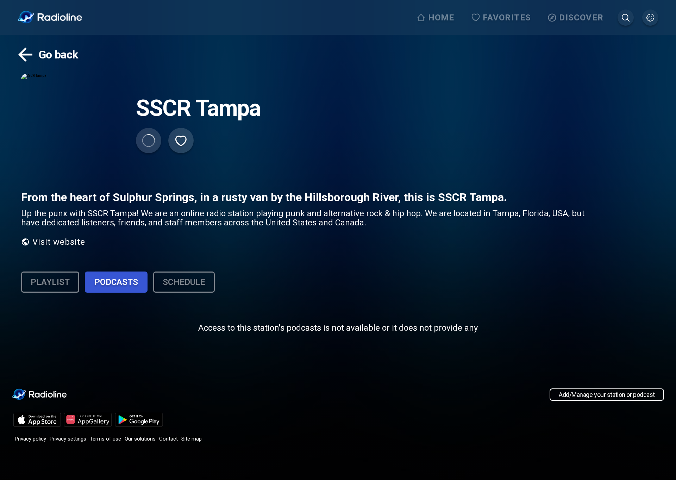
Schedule (184, 282)
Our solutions (140, 439)
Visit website (58, 242)
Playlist (50, 282)
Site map (191, 439)
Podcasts (116, 282)
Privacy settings (68, 439)
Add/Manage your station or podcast (607, 394)
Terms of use (105, 439)
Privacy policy (30, 439)
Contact (168, 439)
